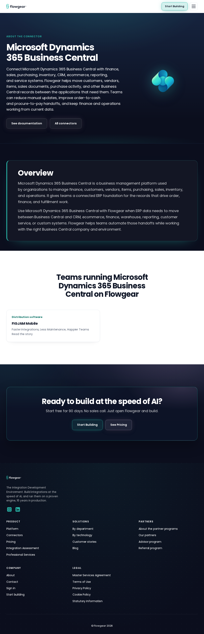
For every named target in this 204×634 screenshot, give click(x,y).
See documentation (26, 123)
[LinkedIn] (18, 509)
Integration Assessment (22, 548)
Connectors (14, 535)
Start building (15, 595)
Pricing (10, 542)
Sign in (10, 588)
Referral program (150, 548)
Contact (12, 582)
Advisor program (150, 542)
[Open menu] (194, 6)
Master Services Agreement (92, 575)
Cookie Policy (82, 595)
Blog (75, 548)
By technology (82, 535)
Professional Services (20, 555)
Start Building (174, 6)
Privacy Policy (82, 588)
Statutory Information (88, 601)
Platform (12, 529)
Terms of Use (82, 582)
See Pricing (118, 425)
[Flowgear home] (17, 6)
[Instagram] (9, 509)
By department (83, 529)
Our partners (147, 535)
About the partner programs (158, 529)
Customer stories (84, 542)
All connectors (66, 123)
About (10, 575)
